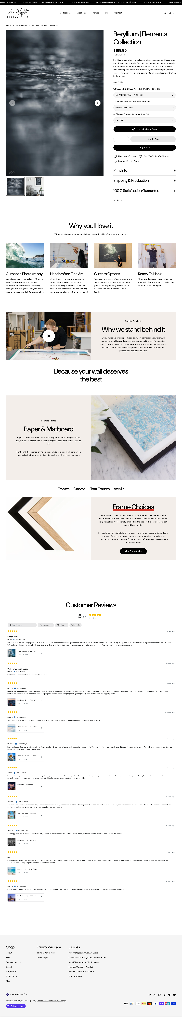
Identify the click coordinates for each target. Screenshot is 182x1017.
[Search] (164, 12)
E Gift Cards (11, 976)
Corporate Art (12, 971)
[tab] (64, 489)
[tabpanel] (91, 528)
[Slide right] (98, 103)
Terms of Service (13, 962)
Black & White (21, 25)
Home (8, 25)
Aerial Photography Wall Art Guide (84, 962)
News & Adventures (46, 953)
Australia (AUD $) (17, 994)
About (9, 953)
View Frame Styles (133, 551)
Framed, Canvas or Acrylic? (81, 967)
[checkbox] (75, 625)
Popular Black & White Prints (81, 971)
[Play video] (48, 336)
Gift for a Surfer (76, 976)
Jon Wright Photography (25, 1000)
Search (9, 967)
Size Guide (118, 82)
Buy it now (145, 147)
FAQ (8, 957)
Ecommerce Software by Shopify (51, 1000)
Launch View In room (147, 129)
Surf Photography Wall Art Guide (83, 953)
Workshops (42, 957)
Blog (8, 981)
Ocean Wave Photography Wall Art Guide (87, 957)
